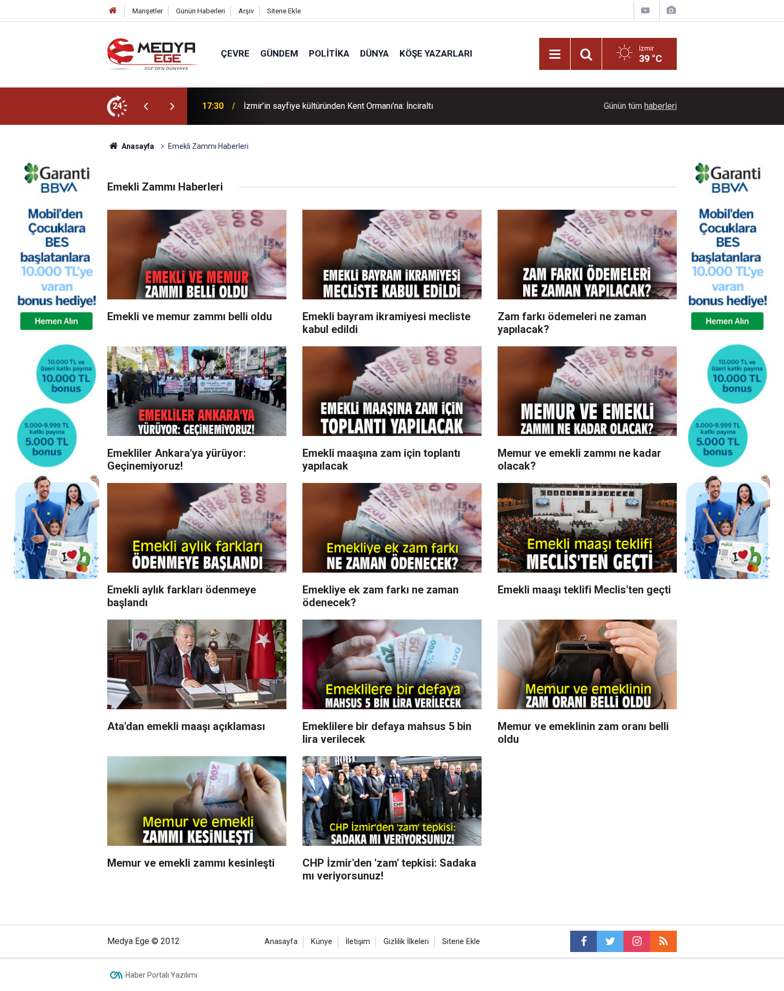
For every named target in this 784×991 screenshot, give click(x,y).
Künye (321, 941)
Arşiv (246, 11)
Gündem (279, 53)
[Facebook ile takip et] (583, 941)
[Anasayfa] (113, 11)
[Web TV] (645, 10)
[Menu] (554, 54)
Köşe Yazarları (436, 53)
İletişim (358, 941)
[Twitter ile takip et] (610, 941)
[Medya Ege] (153, 53)
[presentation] (145, 106)
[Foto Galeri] (671, 10)
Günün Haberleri (200, 11)
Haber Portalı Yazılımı (161, 975)
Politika (329, 53)
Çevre (235, 53)
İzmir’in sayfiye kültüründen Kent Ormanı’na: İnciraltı (338, 106)
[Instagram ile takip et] (636, 941)
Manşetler (147, 11)
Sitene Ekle (284, 11)
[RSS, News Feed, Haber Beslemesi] (663, 941)
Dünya (374, 53)
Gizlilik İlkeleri (406, 941)
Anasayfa (281, 941)
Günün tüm (640, 106)
